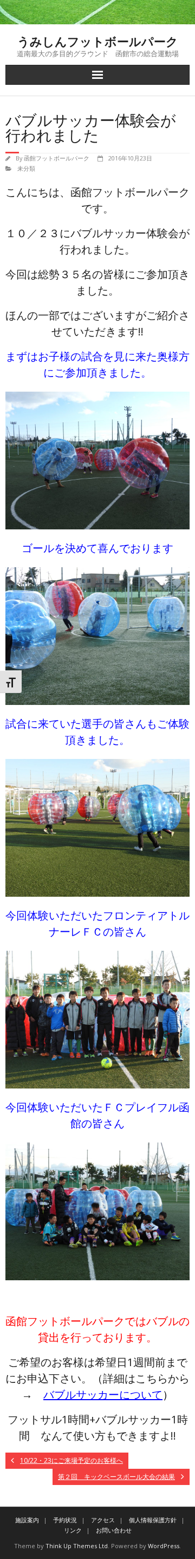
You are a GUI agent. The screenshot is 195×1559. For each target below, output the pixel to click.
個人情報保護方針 (153, 1520)
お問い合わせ (114, 1530)
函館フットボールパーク (56, 158)
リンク (73, 1530)
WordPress (163, 1546)
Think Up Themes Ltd (77, 1546)
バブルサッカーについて (102, 1394)
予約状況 (65, 1520)
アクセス (103, 1520)
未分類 (26, 168)
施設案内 (27, 1520)
